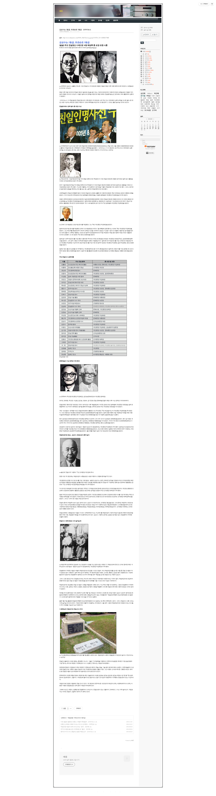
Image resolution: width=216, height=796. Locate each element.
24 (144, 128)
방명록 (113, 791)
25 (147, 128)
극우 (157, 104)
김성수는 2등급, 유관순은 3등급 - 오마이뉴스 (75, 29)
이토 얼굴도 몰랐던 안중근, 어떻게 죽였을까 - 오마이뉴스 (78, 722)
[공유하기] (67, 708)
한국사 (65, 20)
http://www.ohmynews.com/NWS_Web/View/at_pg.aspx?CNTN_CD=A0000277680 (86, 38)
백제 (148, 108)
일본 (151, 100)
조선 (147, 106)
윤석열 (100, 20)
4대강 (148, 96)
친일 (147, 100)
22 (158, 127)
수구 (157, 106)
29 (158, 128)
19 (150, 127)
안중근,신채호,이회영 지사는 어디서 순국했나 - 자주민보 (77, 724)
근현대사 (63, 718)
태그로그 (100, 791)
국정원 (149, 98)
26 (150, 128)
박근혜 (156, 93)
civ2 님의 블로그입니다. (71, 760)
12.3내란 (147, 110)
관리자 (117, 791)
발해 (79, 20)
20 (153, 127)
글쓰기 (122, 791)
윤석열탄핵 (146, 102)
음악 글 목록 (147, 30)
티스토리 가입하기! (150, 148)
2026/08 (150, 119)
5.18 (153, 96)
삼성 (144, 98)
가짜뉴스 (149, 93)
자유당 (155, 98)
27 (153, 128)
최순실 (153, 104)
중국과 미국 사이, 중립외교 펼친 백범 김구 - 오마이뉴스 (77, 731)
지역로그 (94, 791)
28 (155, 128)
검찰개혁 (115, 20)
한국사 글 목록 (148, 27)
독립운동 (70, 718)
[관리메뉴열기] (212, 4)
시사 (86, 20)
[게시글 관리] (70, 708)
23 (141, 128)
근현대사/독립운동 (64, 31)
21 (155, 127)
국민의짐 (143, 108)
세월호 (154, 108)
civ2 (95, 794)
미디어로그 (107, 791)
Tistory (120, 794)
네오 (61, 11)
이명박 (92, 20)
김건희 (107, 20)
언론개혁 (147, 104)
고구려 (73, 20)
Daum (109, 794)
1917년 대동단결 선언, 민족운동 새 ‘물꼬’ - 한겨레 (75, 729)
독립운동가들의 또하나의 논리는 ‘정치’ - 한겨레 (75, 727)
